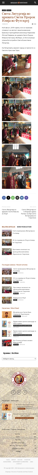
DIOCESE (20, 460)
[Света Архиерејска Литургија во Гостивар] (7, 233)
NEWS (4, 10)
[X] (8, 198)
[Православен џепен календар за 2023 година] (7, 324)
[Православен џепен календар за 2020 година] (7, 333)
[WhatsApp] (13, 198)
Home (8, 460)
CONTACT (19, 464)
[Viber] (26, 198)
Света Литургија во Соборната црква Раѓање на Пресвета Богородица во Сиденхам (28, 214)
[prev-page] (3, 259)
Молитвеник (17, 316)
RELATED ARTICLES (8, 227)
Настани (16, 344)
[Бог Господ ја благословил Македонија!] (7, 343)
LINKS (31, 462)
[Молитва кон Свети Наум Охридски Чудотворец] (7, 314)
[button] (3, 2)
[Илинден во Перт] (7, 300)
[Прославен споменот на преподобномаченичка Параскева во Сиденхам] (7, 251)
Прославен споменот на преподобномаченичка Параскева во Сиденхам (21, 252)
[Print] (17, 198)
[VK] (22, 198)
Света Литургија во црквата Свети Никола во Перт (10, 212)
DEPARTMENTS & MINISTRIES (20, 462)
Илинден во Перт (19, 298)
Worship (9, 10)
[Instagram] (19, 392)
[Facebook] (4, 198)
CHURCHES (27, 460)
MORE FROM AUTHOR (24, 227)
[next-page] (6, 259)
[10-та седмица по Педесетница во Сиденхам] (7, 242)
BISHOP (14, 460)
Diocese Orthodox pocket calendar (22, 325)
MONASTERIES (7, 462)
